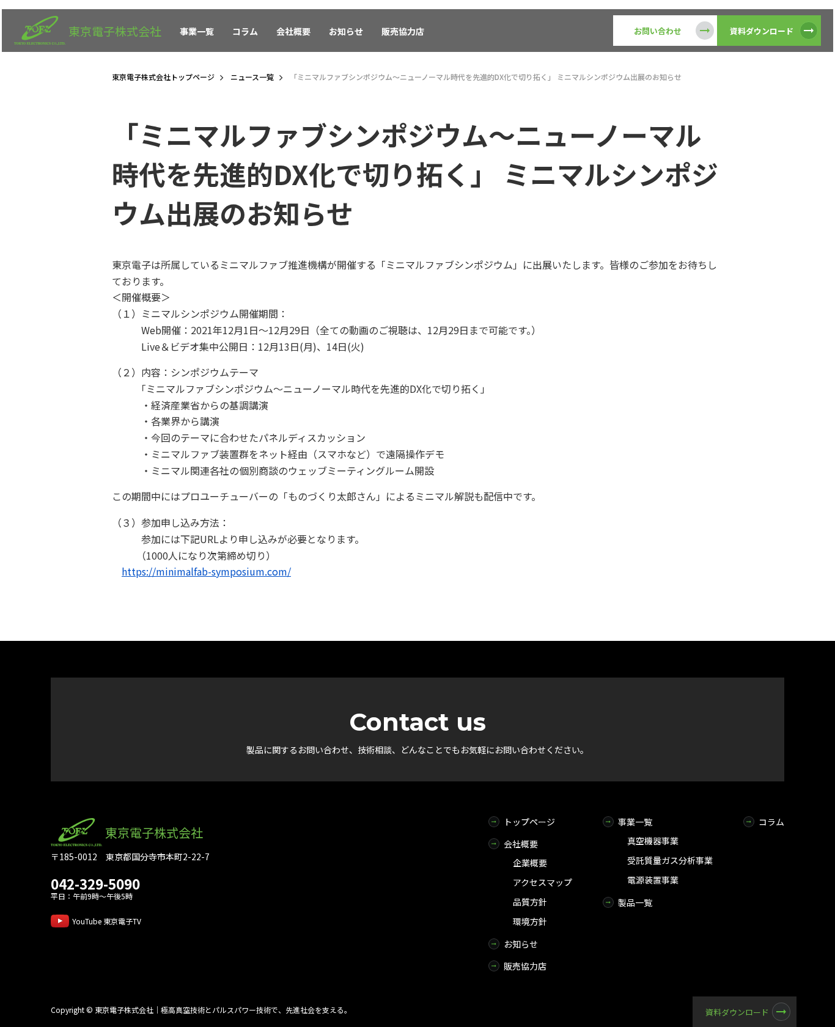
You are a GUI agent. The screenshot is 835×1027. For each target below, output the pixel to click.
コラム (245, 31)
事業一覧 (197, 31)
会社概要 (293, 31)
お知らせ (346, 31)
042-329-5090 (95, 883)
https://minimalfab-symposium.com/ (206, 571)
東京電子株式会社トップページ (163, 76)
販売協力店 (402, 31)
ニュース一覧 (252, 76)
